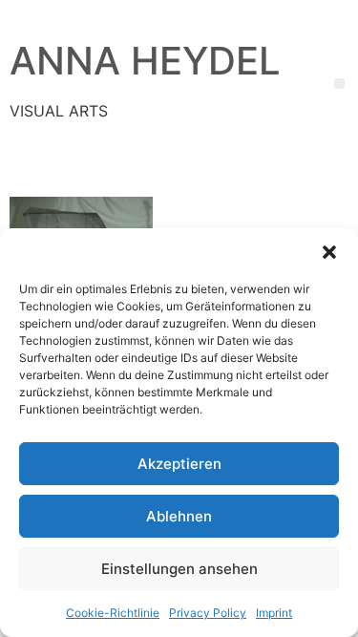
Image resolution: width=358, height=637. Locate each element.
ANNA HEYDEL (145, 60)
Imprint (274, 612)
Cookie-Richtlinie (112, 612)
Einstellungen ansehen (179, 569)
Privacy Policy (207, 612)
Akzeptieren (179, 464)
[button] (329, 252)
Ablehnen (179, 516)
